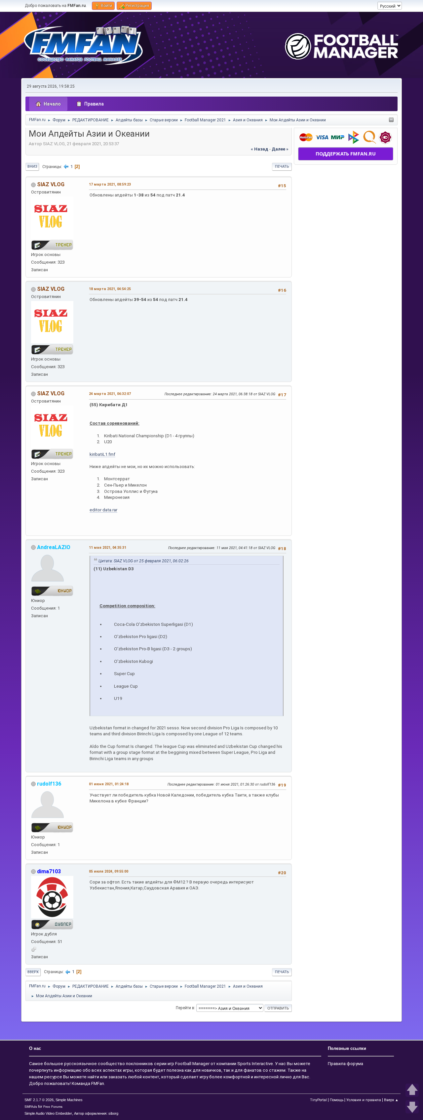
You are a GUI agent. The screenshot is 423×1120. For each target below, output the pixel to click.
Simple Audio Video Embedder (48, 1113)
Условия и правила (363, 1100)
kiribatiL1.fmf (102, 454)
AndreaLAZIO (53, 547)
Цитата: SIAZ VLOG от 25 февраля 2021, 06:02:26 (143, 561)
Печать (282, 166)
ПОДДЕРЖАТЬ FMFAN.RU (346, 154)
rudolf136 (49, 784)
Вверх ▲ (391, 1100)
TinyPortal (318, 1100)
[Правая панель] (391, 120)
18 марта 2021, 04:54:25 (110, 289)
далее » (280, 149)
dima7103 (49, 871)
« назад (259, 149)
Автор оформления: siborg (96, 1113)
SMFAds (30, 1106)
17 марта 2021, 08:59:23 (110, 184)
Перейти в (185, 1008)
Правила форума (345, 1063)
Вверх (33, 972)
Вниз (32, 166)
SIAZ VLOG (50, 184)
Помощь (336, 1100)
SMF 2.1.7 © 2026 (39, 1100)
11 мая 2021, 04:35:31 (107, 547)
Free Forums (52, 1106)
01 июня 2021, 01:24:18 (109, 784)
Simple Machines (69, 1100)
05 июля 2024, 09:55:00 (108, 871)
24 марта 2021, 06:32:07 (110, 394)
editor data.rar (103, 509)
